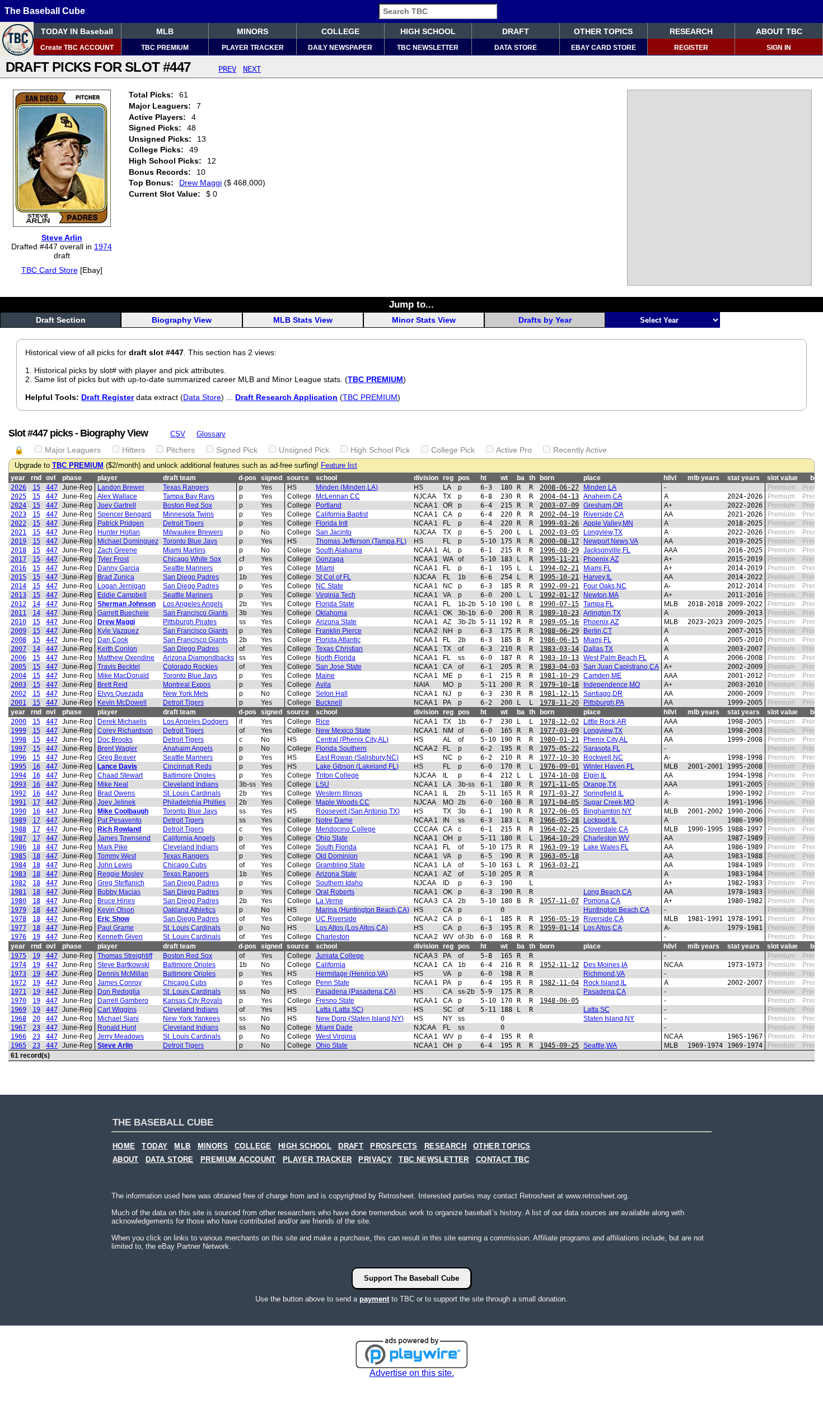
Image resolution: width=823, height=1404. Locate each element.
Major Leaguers (73, 449)
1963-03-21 (559, 865)
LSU (322, 784)
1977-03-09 (559, 730)
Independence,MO (611, 685)
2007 (18, 649)
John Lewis (114, 865)
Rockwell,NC (603, 757)
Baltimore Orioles (189, 775)
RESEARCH (691, 31)
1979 (18, 910)
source (298, 478)
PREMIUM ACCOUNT (238, 1160)
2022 (18, 523)
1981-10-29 (559, 676)
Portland (329, 505)
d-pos (247, 478)
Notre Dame (334, 820)
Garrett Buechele (123, 613)
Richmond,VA (604, 974)
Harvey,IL (597, 577)
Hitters (133, 449)
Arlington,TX (602, 613)
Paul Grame (115, 928)
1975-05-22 (559, 748)
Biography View (182, 319)
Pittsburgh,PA (603, 702)
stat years (743, 478)
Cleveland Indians (190, 784)
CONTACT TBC (502, 1160)
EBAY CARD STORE (603, 48)
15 (36, 487)
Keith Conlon (117, 649)
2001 (18, 702)
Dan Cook (112, 640)
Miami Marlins (184, 550)
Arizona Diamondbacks (198, 658)
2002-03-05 (559, 532)
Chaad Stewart (120, 775)
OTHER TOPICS (603, 31)
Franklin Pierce (339, 631)
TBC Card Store (49, 270)
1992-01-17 (559, 595)
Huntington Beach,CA (616, 910)
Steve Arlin (61, 237)
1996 (18, 757)
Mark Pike (112, 847)
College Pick (453, 449)
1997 (18, 748)
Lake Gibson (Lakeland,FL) (357, 766)
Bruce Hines (116, 901)
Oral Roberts (335, 892)
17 (36, 802)
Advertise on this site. (412, 1373)
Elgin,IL (594, 775)
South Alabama (339, 550)
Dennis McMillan (122, 974)
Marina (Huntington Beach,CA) (362, 910)
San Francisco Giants (195, 613)
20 (36, 1018)
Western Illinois (339, 793)
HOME (124, 1146)
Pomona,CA (601, 901)
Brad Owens (116, 793)
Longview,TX (603, 532)
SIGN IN (778, 48)
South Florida (336, 847)
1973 (18, 974)
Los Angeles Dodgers (195, 722)
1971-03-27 (559, 793)
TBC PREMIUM (165, 48)
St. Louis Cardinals (192, 793)
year (18, 478)
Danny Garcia (118, 568)
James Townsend (124, 838)
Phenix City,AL (605, 739)
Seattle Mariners (188, 568)
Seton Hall (332, 694)
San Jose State (339, 667)
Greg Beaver (116, 757)
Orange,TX (599, 784)
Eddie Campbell (122, 595)
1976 (18, 937)
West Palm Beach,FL (615, 658)
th (532, 478)
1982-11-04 (559, 983)
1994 (18, 775)
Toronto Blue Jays (190, 541)
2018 (18, 550)
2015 (18, 577)
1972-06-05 (559, 811)
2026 (18, 487)
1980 (18, 901)
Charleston (332, 937)
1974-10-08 (559, 775)
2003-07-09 (559, 505)
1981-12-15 (559, 694)
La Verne (329, 901)
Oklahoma (331, 613)
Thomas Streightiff (124, 956)
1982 (18, 883)
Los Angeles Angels (193, 604)
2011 (18, 613)
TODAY (154, 1146)
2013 (18, 595)
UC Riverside (336, 919)
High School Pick (380, 449)
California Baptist (342, 514)
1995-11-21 (559, 559)
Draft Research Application (286, 397)
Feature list (339, 465)
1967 (18, 1027)
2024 (18, 505)
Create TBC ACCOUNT (77, 48)
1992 (18, 793)
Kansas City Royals (192, 1001)
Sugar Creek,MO (608, 802)
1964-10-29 (559, 838)
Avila (323, 685)
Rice (323, 722)
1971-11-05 (559, 784)
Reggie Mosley (120, 874)
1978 (18, 919)
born (547, 478)
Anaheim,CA (602, 496)
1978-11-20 (559, 702)
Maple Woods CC (343, 802)
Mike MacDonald (123, 676)
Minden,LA (599, 487)
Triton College (337, 775)
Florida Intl (332, 523)
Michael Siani (118, 1018)
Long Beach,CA (607, 892)
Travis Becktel (118, 667)
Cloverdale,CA (605, 829)
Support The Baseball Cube (411, 1278)
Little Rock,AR (604, 722)
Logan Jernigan (121, 586)
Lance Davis (117, 766)
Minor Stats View (424, 319)
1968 (18, 1018)
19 (36, 937)
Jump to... (411, 304)
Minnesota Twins (188, 514)
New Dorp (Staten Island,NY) (360, 1018)
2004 (18, 676)
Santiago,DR (603, 694)
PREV (227, 68)
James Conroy (119, 983)
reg (448, 478)
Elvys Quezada (120, 694)
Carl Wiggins (117, 1010)
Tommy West (116, 856)
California (330, 965)
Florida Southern (341, 748)
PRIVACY (375, 1160)
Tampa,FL (598, 604)
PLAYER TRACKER (253, 48)
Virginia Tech (336, 595)
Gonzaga (330, 559)
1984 (18, 865)
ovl (50, 478)
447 (52, 487)
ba (521, 478)
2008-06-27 (559, 487)
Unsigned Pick (304, 449)
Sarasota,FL (601, 748)
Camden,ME (602, 676)
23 (36, 1027)
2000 (18, 722)
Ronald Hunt (116, 1027)
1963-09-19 (559, 847)
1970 (18, 1001)
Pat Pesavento (119, 820)
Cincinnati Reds (187, 766)
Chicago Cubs (185, 865)
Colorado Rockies (190, 667)
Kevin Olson (115, 910)
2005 (18, 667)
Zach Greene (117, 550)
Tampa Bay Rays (188, 496)
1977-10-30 (559, 757)
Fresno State (335, 1001)
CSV (177, 434)
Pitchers (180, 449)
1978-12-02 (559, 722)
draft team (179, 478)
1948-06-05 (559, 1001)
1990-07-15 (559, 604)
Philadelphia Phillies (194, 802)
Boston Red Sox (187, 505)
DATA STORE (515, 48)
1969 (18, 1010)
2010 (18, 622)
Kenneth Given (120, 937)
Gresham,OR (603, 505)
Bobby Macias (119, 892)
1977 (18, 928)
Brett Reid (112, 685)
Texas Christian (339, 649)
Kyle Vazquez (118, 631)
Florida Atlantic (338, 640)
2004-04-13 (559, 496)
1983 (18, 874)
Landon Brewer (120, 487)
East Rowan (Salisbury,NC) (357, 757)
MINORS (252, 31)
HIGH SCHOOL (428, 31)
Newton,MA (601, 595)
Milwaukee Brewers (193, 532)
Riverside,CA (603, 514)
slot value (782, 478)
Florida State (335, 604)
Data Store (202, 397)
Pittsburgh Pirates (190, 622)
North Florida (336, 658)
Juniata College (340, 956)
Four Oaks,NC (604, 586)
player (107, 478)
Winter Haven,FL (608, 766)
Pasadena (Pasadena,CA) (356, 992)
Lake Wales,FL (606, 847)
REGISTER (691, 48)
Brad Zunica (115, 577)
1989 (18, 820)
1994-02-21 (559, 568)
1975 (18, 956)
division (426, 478)
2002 (18, 694)
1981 (18, 892)
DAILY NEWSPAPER (340, 48)
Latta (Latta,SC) (339, 1010)
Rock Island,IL (604, 983)
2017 (18, 559)
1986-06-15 (559, 640)
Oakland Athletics (189, 910)
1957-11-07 (559, 901)
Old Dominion (337, 856)
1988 (18, 829)
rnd (36, 478)
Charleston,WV (606, 838)
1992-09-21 (559, 586)
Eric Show (113, 919)
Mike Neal (112, 784)
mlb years (703, 478)
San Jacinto (334, 532)
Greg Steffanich (120, 883)
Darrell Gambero (122, 1001)
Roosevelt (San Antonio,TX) (358, 811)
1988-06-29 (559, 631)
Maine (325, 676)
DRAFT (515, 31)
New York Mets (185, 694)
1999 (18, 730)
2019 (18, 541)
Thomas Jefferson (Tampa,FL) (361, 541)
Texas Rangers (186, 487)
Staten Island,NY (608, 1018)
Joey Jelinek (116, 802)
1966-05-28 (559, 820)
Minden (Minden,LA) (347, 487)
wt (504, 478)
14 (36, 604)
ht (483, 478)
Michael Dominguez (127, 541)
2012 (18, 604)
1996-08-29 (559, 550)
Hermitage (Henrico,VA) (352, 974)
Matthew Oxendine (126, 658)
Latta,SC (596, 1010)
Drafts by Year (545, 319)
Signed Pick (237, 449)
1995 (18, 766)
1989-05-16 (559, 622)
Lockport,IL (600, 820)
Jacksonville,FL (606, 550)
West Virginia (336, 1036)
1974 (103, 246)
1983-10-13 (559, 658)
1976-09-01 (559, 766)
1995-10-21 (559, 577)
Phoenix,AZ (601, 559)
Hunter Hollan (118, 532)
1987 (18, 838)
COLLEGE (340, 31)
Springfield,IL (603, 793)
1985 (18, 856)
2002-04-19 (559, 514)
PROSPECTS (394, 1146)
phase (72, 478)
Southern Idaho (339, 883)
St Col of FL (333, 577)
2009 (18, 631)
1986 (18, 847)
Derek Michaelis (122, 722)
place (592, 478)
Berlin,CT (597, 631)
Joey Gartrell (116, 505)
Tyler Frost (113, 559)
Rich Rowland (119, 829)
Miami (325, 568)
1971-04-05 (559, 802)
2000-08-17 (559, 541)
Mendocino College (346, 829)
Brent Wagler (117, 748)
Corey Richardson (125, 730)
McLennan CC (338, 496)
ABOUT (126, 1160)
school (326, 478)
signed (271, 478)
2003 (18, 685)
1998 (18, 739)
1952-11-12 (559, 965)
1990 (18, 811)
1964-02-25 (559, 829)
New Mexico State (343, 730)
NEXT (252, 68)
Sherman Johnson (126, 604)
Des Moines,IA (605, 965)
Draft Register (107, 397)
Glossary (211, 434)
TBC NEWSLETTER (428, 48)
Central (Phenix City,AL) (352, 739)
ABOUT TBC (779, 31)
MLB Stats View (303, 319)
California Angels (189, 838)
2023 (18, 514)
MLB (165, 31)
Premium (781, 487)
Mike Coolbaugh (122, 811)
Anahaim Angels (188, 748)
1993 (18, 784)
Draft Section (61, 319)
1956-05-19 (559, 919)
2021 (18, 532)
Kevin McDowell (122, 702)
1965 (18, 1045)
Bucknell (329, 702)
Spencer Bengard (124, 514)
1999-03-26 (559, 523)
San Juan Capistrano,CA (621, 667)
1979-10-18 (559, 685)
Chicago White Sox (192, 559)
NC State (329, 586)
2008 (18, 640)
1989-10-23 (559, 613)
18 (36, 847)
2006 (18, 658)
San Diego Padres (191, 577)
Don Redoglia (118, 992)
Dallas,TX (598, 649)
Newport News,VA (610, 541)
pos (464, 478)
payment (374, 1299)
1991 (18, 802)
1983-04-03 (559, 667)
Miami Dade (334, 1027)
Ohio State (332, 838)
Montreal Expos (187, 685)
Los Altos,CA (602, 928)
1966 (18, 1036)
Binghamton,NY (607, 811)
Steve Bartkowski (123, 965)
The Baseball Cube (44, 11)
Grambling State (340, 865)
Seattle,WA (600, 1045)
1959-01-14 (559, 928)
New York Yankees (191, 1018)
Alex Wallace (117, 496)
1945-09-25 (559, 1045)
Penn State (332, 983)
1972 (18, 983)
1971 (18, 992)
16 (36, 766)
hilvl (669, 478)
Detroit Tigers (183, 523)
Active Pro (514, 449)
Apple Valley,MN (608, 523)
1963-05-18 (559, 856)
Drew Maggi (200, 182)
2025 (18, 496)
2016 (18, 568)
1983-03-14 (559, 649)
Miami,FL (597, 568)
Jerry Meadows (120, 1036)
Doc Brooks (115, 739)
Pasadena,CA (604, 992)
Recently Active (580, 449)
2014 (18, 586)
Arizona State (336, 622)
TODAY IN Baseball (77, 31)
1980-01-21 (559, 739)
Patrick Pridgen (120, 523)
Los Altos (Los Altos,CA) (352, 928)
